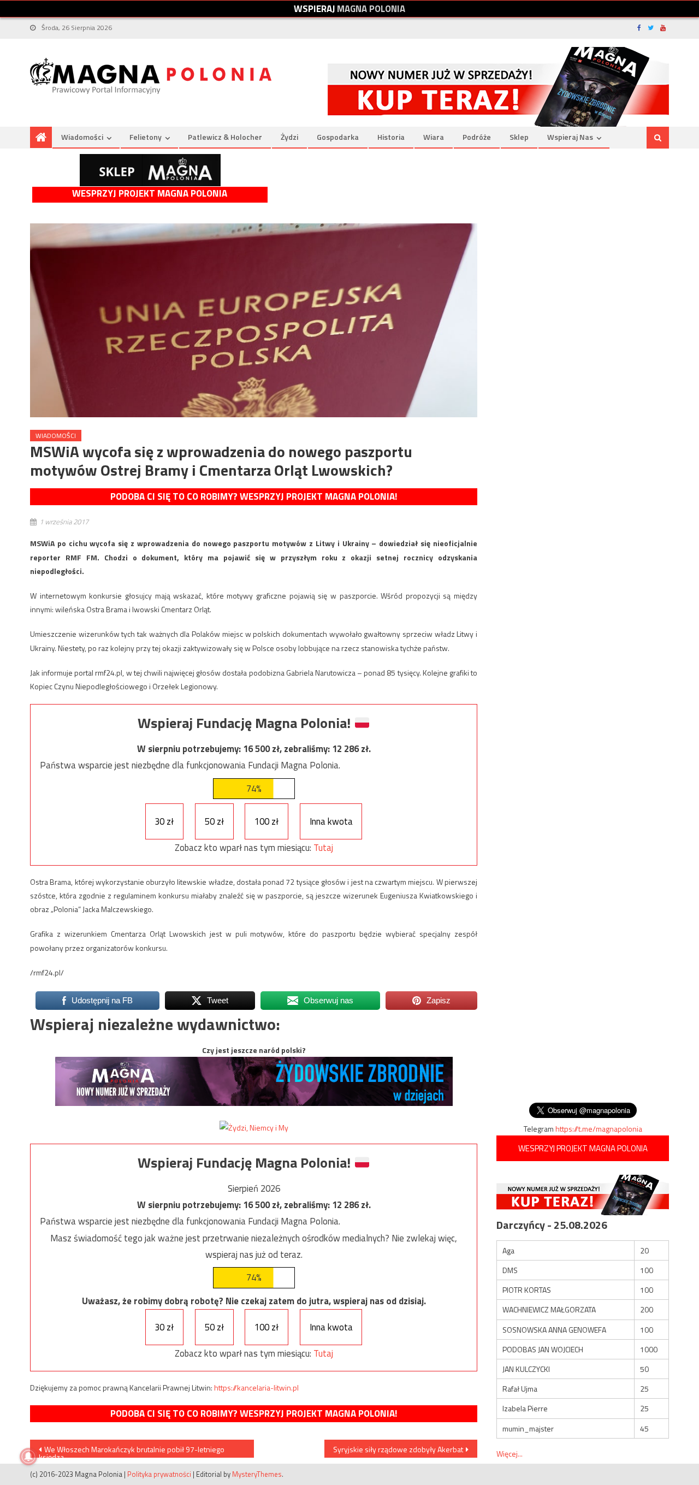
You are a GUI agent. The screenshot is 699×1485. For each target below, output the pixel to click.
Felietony (145, 137)
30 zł (164, 821)
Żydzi (289, 137)
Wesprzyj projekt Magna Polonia (149, 193)
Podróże (477, 137)
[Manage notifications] (28, 1456)
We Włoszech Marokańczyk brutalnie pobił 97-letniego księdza (131, 1450)
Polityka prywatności (159, 1474)
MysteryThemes (257, 1474)
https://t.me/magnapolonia (598, 1128)
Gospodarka (338, 137)
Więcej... (509, 1453)
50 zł (214, 821)
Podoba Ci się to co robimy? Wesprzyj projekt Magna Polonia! (253, 496)
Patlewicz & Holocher (225, 137)
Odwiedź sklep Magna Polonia (150, 170)
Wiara (433, 137)
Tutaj (323, 848)
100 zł (266, 821)
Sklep (519, 137)
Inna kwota (331, 821)
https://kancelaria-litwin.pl (256, 1387)
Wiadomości (82, 137)
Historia (391, 137)
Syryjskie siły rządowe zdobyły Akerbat (398, 1449)
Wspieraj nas (570, 137)
